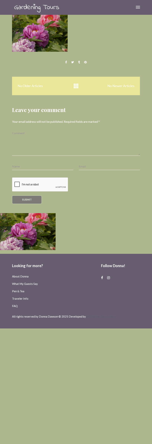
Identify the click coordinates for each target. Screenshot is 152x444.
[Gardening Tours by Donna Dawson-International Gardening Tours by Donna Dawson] (36, 7)
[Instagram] (108, 278)
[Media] (76, 86)
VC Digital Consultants (101, 316)
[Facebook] (102, 278)
